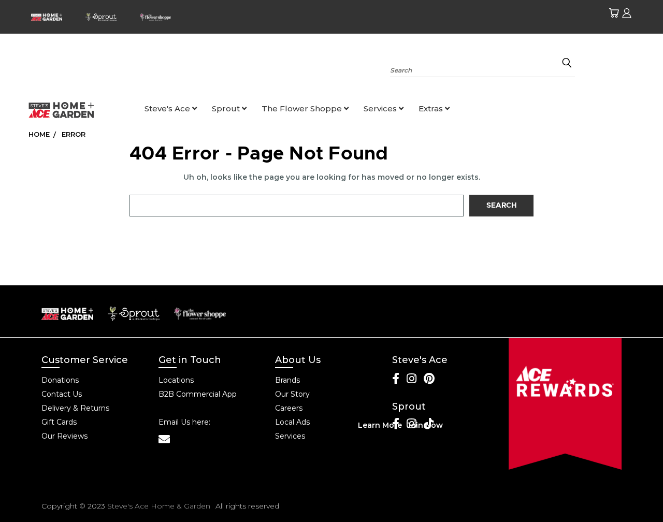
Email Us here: (184, 422)
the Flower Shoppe (303, 108)
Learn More (380, 425)
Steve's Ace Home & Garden (158, 506)
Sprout (227, 108)
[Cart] (614, 13)
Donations (60, 380)
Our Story (292, 394)
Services (381, 108)
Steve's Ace (168, 108)
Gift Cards (59, 422)
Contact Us (61, 394)
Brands (287, 380)
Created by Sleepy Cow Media (562, 506)
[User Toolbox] (627, 13)
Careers (288, 408)
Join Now (425, 425)
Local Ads (292, 422)
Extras (432, 108)
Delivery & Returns (75, 408)
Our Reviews (64, 436)
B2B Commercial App (197, 394)
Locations (176, 380)
